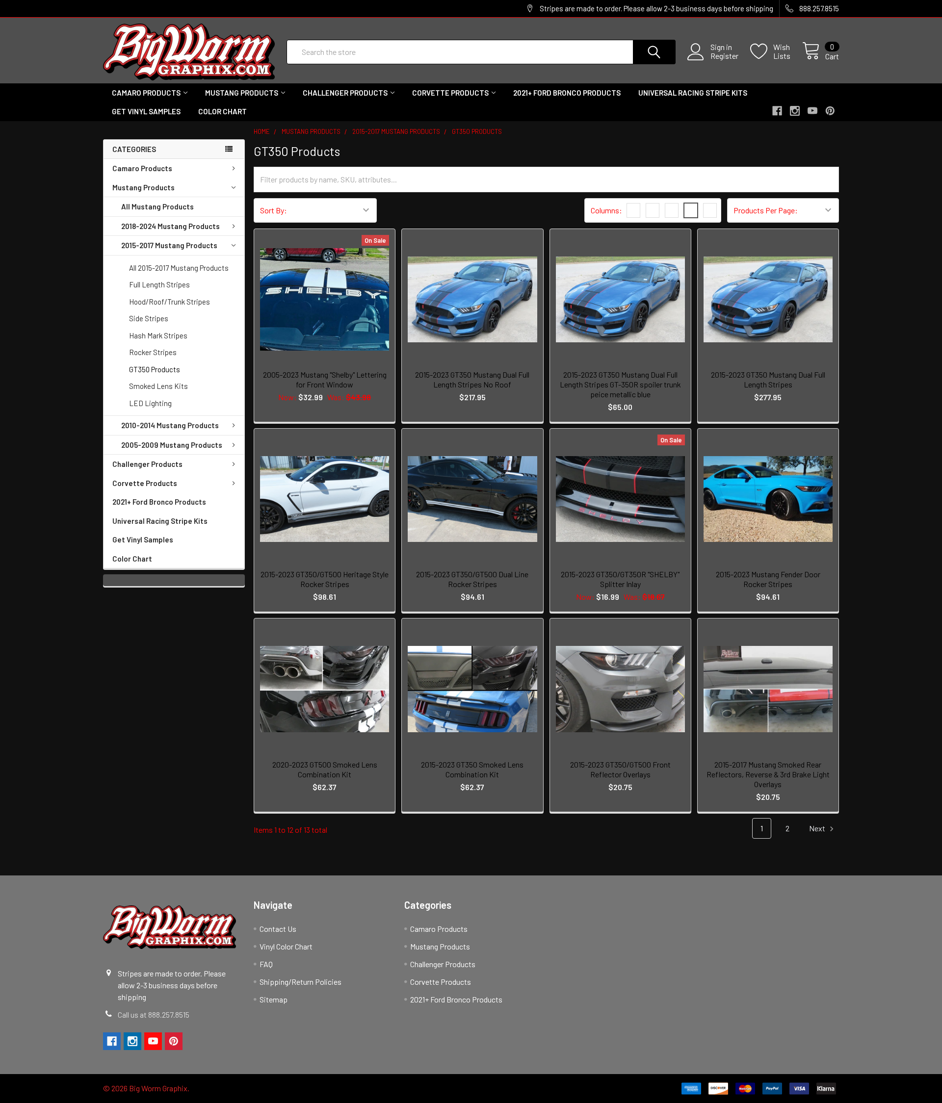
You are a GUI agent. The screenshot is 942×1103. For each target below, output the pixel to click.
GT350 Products (154, 369)
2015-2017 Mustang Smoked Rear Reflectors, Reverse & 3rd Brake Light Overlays (768, 774)
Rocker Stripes (153, 352)
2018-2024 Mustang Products (170, 226)
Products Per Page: (765, 210)
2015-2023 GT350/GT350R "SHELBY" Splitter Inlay (620, 579)
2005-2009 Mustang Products (171, 444)
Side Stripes (148, 318)
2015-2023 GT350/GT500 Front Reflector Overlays (620, 769)
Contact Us (278, 928)
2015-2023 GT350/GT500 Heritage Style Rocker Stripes (325, 579)
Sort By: (273, 210)
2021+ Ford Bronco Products (567, 92)
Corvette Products (450, 92)
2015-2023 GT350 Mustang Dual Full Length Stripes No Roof (472, 379)
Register (724, 55)
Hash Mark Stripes (158, 335)
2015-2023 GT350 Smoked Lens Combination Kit (472, 769)
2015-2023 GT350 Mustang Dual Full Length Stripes (768, 379)
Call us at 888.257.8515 (153, 1014)
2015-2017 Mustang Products (169, 245)
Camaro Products (146, 92)
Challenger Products (345, 92)
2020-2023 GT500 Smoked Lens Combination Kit (324, 769)
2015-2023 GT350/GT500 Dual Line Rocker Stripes (472, 579)
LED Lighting (150, 403)
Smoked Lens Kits (158, 386)
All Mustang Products (157, 206)
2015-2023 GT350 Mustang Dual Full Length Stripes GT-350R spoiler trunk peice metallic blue (620, 384)
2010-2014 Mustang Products (170, 425)
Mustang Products (241, 92)
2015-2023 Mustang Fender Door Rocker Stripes (768, 579)
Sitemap (274, 999)
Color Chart (222, 111)
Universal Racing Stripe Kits (692, 92)
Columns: (606, 210)
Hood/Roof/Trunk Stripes (169, 301)
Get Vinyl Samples (146, 111)
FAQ (266, 964)
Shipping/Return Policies (300, 981)
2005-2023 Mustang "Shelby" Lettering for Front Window (325, 379)
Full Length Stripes (159, 284)
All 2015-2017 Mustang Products (179, 267)
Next (818, 828)
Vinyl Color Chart (286, 946)
